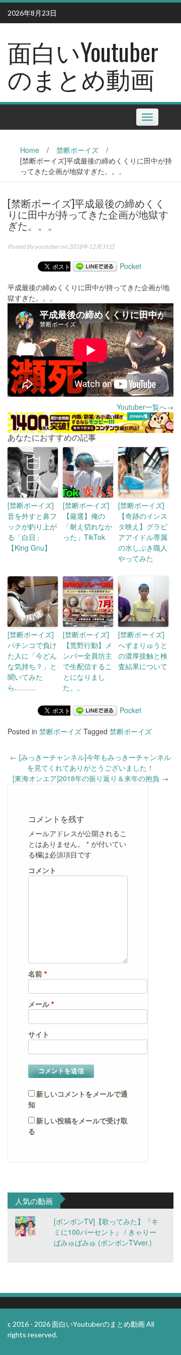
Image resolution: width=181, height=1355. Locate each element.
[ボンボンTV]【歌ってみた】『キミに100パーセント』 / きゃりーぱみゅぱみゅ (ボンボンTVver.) (106, 1232)
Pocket (130, 266)
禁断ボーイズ (77, 150)
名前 (37, 973)
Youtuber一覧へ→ (145, 407)
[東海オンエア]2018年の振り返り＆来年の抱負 (90, 778)
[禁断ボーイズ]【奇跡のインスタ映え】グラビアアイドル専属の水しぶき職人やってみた (142, 531)
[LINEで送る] (95, 266)
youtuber (47, 246)
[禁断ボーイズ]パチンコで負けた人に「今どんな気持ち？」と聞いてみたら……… (32, 660)
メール (41, 1004)
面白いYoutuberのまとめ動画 (83, 64)
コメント (42, 870)
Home (29, 150)
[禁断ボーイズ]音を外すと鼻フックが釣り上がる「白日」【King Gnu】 (32, 526)
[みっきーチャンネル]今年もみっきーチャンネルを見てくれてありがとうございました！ (90, 762)
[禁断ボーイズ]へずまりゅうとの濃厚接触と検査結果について (142, 650)
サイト (38, 1034)
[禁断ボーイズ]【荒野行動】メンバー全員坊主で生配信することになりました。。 (87, 660)
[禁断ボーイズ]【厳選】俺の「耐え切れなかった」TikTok (87, 521)
